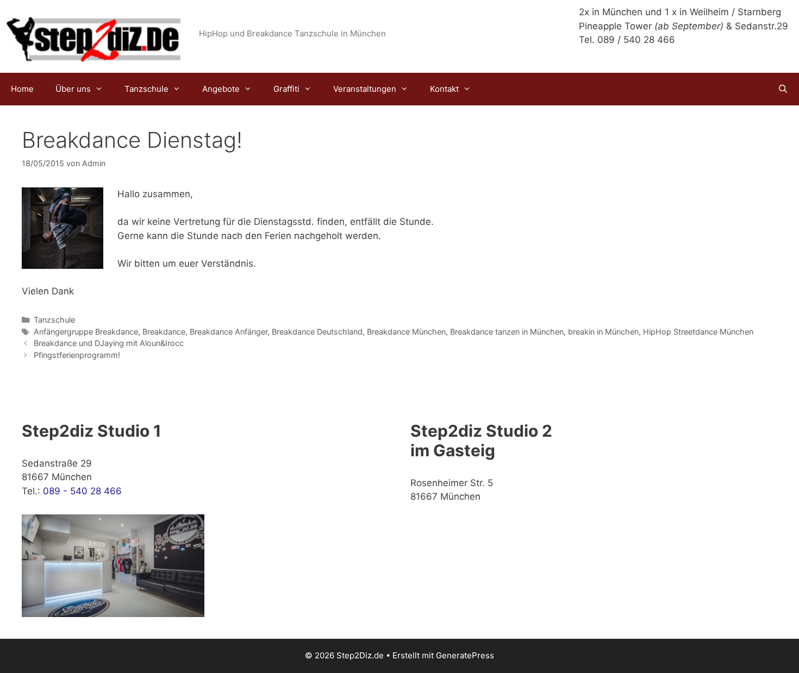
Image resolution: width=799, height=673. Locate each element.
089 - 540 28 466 (82, 491)
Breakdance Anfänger (228, 331)
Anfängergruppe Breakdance (86, 331)
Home (22, 89)
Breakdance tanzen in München (507, 331)
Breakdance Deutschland (317, 331)
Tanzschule (146, 89)
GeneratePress (465, 655)
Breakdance (163, 331)
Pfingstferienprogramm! (77, 355)
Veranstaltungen (364, 89)
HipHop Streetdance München (698, 331)
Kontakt (444, 89)
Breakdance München (406, 331)
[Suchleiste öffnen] (783, 89)
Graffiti (286, 89)
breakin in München (603, 331)
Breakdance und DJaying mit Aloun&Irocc (109, 343)
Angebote (221, 89)
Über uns (73, 89)
